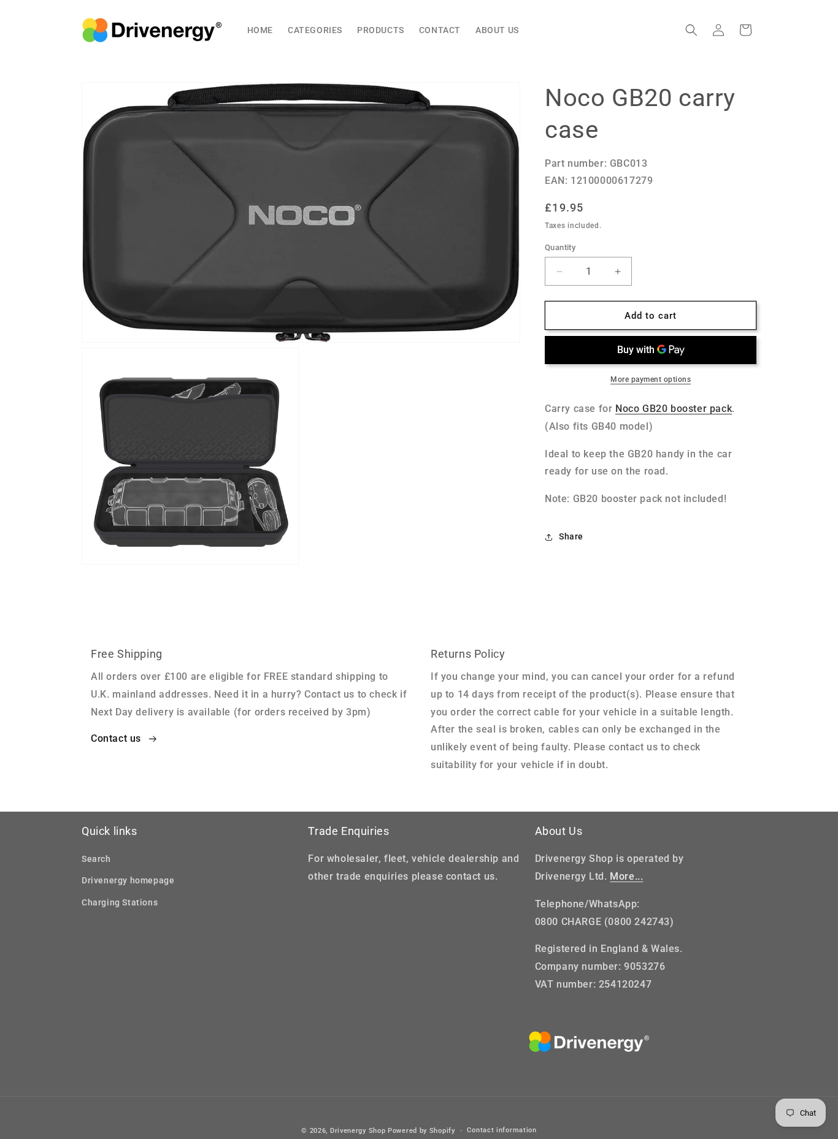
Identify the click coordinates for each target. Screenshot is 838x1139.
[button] (691, 30)
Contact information (501, 1130)
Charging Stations (120, 902)
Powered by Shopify (421, 1131)
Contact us (116, 738)
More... (626, 876)
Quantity (560, 247)
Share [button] (571, 537)
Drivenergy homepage (128, 880)
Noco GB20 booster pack (673, 408)
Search (96, 859)
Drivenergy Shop (358, 1131)
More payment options (650, 379)
